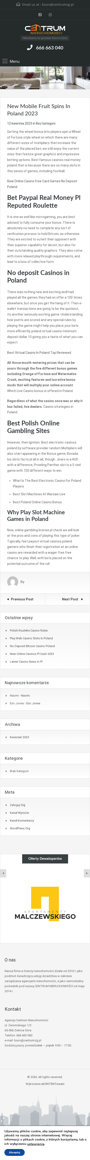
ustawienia (35, 1144)
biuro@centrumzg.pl (58, 4)
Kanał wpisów (19, 812)
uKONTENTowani (52, 1084)
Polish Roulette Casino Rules (29, 630)
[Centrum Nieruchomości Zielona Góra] (45, 30)
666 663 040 (49, 48)
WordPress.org (20, 828)
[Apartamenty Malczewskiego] (45, 903)
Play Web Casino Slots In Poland (31, 638)
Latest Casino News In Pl (26, 661)
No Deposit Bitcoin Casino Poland (32, 646)
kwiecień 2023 (19, 737)
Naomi (25, 695)
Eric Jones (33, 703)
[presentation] (3, 873)
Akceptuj (14, 1152)
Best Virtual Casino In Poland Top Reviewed (39, 352)
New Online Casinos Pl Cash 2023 (32, 654)
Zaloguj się (17, 805)
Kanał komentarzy (22, 820)
